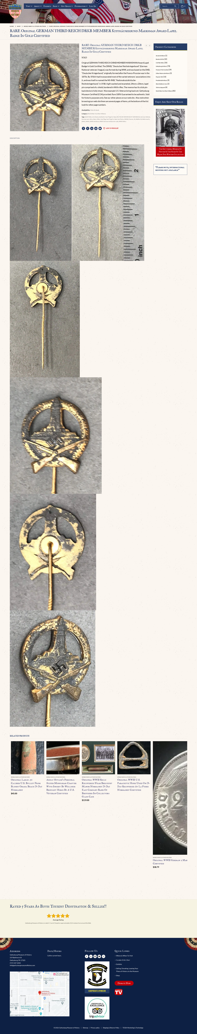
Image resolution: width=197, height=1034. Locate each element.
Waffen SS (139, 119)
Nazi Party (120, 119)
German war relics (87, 119)
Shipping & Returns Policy (111, 1028)
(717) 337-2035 (15, 963)
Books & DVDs (160, 59)
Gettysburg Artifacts (161, 66)
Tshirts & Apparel (160, 87)
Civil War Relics (160, 63)
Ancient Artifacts (160, 56)
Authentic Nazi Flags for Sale (107, 117)
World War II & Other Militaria (97, 114)
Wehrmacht (145, 119)
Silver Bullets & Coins (161, 84)
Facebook (83, 128)
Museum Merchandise (162, 70)
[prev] (146, 45)
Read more (76, 745)
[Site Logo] (15, 11)
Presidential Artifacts (161, 80)
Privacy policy (95, 1028)
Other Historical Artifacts (163, 73)
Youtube (99, 956)
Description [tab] (15, 138)
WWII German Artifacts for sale (109, 121)
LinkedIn (92, 128)
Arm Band (95, 117)
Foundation (80, 6)
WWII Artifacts (94, 121)
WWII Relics (122, 121)
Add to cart (40, 745)
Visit (28, 6)
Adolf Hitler (88, 117)
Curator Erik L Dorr (123, 960)
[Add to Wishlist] (43, 777)
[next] (149, 45)
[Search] (175, 6)
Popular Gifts (159, 77)
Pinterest (96, 128)
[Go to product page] (27, 757)
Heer (94, 119)
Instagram (103, 956)
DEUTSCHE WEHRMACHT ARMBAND (128, 117)
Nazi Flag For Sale (111, 119)
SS (134, 119)
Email (100, 128)
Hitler (98, 119)
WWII (87, 121)
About (37, 6)
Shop (55, 6)
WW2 (83, 121)
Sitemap (85, 1028)
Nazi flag (103, 119)
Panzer (131, 119)
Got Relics (66, 6)
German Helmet (145, 117)
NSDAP (126, 119)
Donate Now (124, 983)
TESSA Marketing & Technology (133, 1028)
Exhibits (47, 6)
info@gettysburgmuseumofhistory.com (22, 965)
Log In (92, 6)
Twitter (87, 128)
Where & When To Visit (124, 956)
